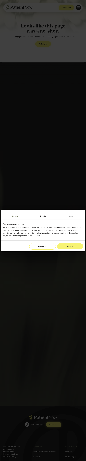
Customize (41, 246)
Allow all (70, 246)
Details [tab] (43, 216)
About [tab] (71, 216)
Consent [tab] (15, 216)
